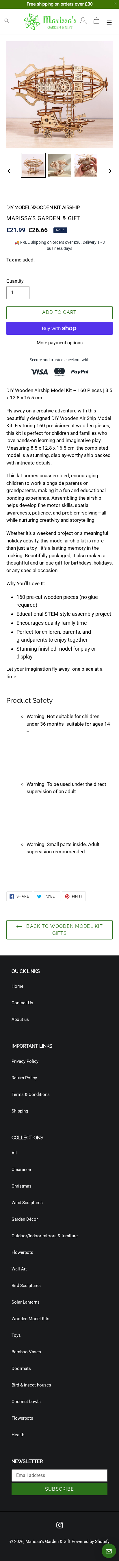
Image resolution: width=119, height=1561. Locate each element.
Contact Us (22, 1002)
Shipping (20, 1111)
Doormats (21, 1368)
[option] (33, 165)
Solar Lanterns (26, 1302)
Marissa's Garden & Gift (47, 1541)
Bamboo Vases (26, 1351)
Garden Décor (25, 1219)
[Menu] (109, 22)
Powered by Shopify (90, 1541)
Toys (16, 1335)
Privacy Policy (25, 1061)
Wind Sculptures (27, 1202)
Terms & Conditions (31, 1094)
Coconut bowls (26, 1401)
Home (17, 986)
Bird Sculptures (26, 1285)
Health (18, 1434)
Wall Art (19, 1269)
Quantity (15, 281)
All (14, 1153)
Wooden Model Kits (30, 1318)
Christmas (21, 1186)
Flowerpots (22, 1252)
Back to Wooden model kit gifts (64, 929)
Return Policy (24, 1078)
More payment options (60, 343)
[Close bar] (115, 3)
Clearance (21, 1169)
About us (20, 1019)
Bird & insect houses (31, 1385)
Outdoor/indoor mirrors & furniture (45, 1235)
